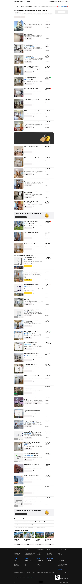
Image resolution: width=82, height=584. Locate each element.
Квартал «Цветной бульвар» (28, 311)
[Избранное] (45, 1)
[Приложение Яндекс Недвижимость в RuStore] (67, 578)
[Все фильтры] (15, 6)
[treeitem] (16, 4)
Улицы (59, 553)
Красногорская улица (17, 555)
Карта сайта (53, 572)
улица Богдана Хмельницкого (28, 454)
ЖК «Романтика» (26, 193)
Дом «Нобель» (26, 444)
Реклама (21, 572)
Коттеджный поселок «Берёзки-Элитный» (30, 422)
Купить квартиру (60, 565)
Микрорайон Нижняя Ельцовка (29, 554)
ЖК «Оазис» (26, 300)
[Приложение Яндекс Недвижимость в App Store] (62, 578)
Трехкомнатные (16, 564)
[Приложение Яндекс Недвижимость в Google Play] (64, 578)
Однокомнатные (16, 565)
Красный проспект (26, 443)
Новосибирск (26, 258)
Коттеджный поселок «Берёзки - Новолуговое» (31, 466)
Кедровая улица (16, 554)
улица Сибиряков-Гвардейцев (28, 310)
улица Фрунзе (26, 354)
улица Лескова (26, 299)
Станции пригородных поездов (62, 555)
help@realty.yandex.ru (31, 577)
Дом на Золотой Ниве (27, 79)
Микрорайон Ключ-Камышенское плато (30, 553)
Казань (38, 555)
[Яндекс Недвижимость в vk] (64, 572)
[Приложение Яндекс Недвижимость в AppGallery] (65, 578)
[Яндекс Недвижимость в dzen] (65, 572)
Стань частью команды (27, 572)
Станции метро (60, 554)
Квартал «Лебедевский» (27, 344)
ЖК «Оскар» (26, 259)
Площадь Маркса (49, 553)
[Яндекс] (66, 582)
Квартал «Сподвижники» (27, 433)
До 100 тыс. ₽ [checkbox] (35, 139)
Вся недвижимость (16, 572)
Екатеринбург (39, 554)
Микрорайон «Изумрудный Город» (29, 46)
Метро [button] (59, 6)
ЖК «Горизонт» (26, 477)
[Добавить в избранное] (34, 27)
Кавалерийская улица (17, 553)
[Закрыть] (67, 6)
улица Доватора (26, 399)
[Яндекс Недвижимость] (19, 1)
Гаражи (26, 566)
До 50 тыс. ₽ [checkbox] (23, 139)
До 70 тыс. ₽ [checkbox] (29, 139)
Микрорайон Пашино (28, 555)
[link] (66, 1)
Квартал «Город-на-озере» (28, 366)
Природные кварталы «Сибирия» (28, 455)
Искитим (38, 564)
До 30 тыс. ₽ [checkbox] (18, 139)
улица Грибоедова (26, 285)
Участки (26, 564)
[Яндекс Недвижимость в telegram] (67, 572)
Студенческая (49, 555)
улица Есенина (26, 332)
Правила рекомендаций (44, 572)
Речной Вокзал (49, 554)
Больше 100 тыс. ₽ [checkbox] (19, 142)
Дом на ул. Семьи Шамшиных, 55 (28, 355)
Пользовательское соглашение (35, 572)
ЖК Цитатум (26, 286)
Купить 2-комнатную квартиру (62, 564)
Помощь (50, 572)
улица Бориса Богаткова (27, 23)
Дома (25, 565)
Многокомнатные (16, 566)
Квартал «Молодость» (27, 333)
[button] (47, 1)
